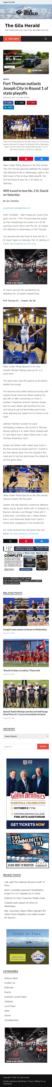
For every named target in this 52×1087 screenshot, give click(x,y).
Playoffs (38, 581)
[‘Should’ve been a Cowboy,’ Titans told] (26, 654)
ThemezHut (7, 1084)
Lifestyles (8, 1001)
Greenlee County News (15, 997)
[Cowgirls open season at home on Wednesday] (26, 613)
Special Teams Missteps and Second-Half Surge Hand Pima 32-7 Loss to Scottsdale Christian (25, 713)
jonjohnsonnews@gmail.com (16, 208)
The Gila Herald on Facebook (23, 533)
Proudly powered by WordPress (15, 1081)
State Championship (11, 583)
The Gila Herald (22, 25)
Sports (6, 79)
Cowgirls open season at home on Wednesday (25, 629)
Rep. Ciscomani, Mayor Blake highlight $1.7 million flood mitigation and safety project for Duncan (25, 914)
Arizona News (10, 978)
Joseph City (28, 581)
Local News (9, 1006)
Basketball (15, 578)
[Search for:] (26, 746)
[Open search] (46, 39)
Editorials (8, 987)
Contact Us (9, 983)
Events (7, 992)
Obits (6, 1011)
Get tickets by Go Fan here (23, 243)
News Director (25, 97)
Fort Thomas (26, 578)
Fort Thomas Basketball (13, 581)
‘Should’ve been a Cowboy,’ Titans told (21, 670)
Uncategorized (11, 1020)
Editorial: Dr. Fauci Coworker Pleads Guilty (24, 898)
